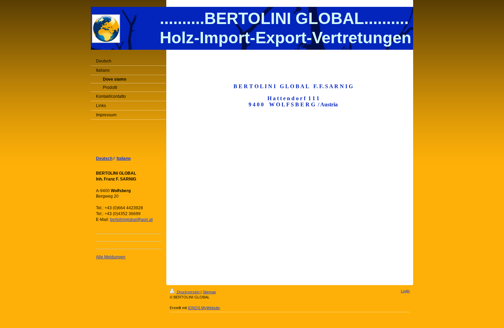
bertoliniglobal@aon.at (131, 219)
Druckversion (188, 292)
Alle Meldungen (110, 257)
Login (405, 291)
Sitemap (209, 292)
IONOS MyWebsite (204, 308)
